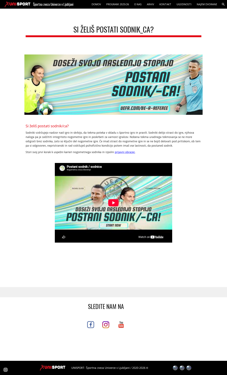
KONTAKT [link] (165, 4)
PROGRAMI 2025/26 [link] (117, 4)
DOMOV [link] (96, 4)
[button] (223, 4)
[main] (113, 29)
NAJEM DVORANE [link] (207, 4)
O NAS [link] (138, 4)
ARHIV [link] (150, 4)
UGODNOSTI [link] (184, 4)
